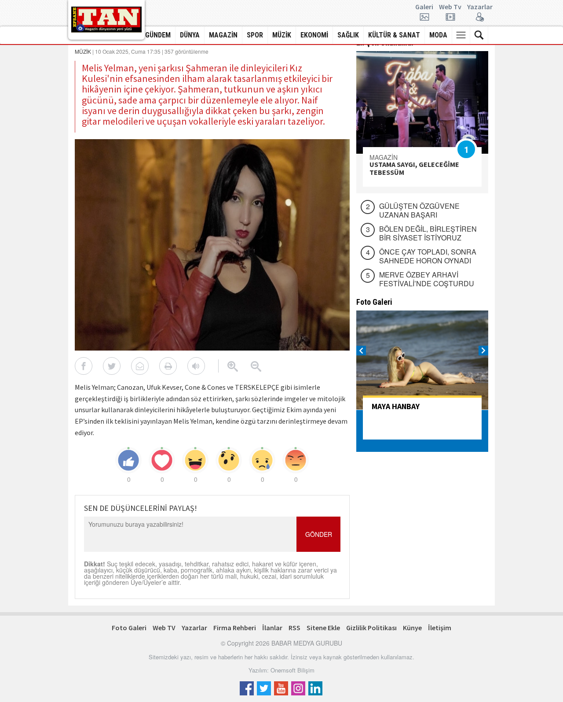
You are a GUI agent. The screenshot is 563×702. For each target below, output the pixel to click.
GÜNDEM (158, 35)
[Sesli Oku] (196, 366)
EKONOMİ (314, 35)
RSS (294, 627)
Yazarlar (480, 7)
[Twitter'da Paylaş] (112, 366)
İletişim (439, 627)
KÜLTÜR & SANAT (394, 35)
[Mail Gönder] (140, 366)
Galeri (424, 7)
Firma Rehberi (234, 627)
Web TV (164, 627)
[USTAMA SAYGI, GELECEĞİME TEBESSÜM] (422, 102)
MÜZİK (281, 35)
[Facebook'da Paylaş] (83, 366)
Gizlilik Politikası (371, 627)
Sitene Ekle (323, 627)
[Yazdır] (168, 366)
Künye (412, 627)
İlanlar (272, 627)
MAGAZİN (223, 35)
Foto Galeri (129, 627)
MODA (438, 35)
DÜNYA (190, 35)
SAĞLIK (348, 35)
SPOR (255, 35)
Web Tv (450, 7)
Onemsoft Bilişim (292, 670)
